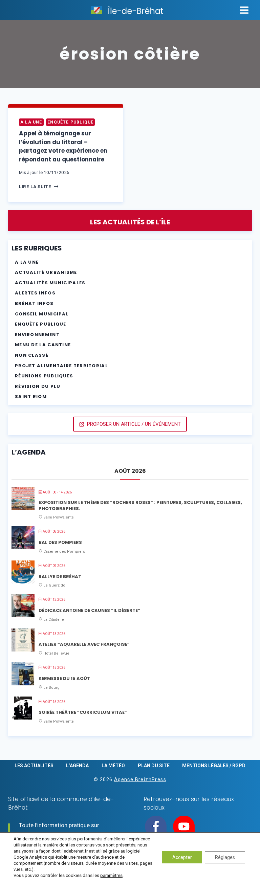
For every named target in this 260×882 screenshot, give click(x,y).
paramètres (111, 875)
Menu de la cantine (43, 344)
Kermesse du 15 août (64, 678)
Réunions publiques (44, 376)
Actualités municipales (50, 283)
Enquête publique (70, 122)
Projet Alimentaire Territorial (61, 365)
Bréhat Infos (34, 303)
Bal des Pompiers (60, 542)
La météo (113, 765)
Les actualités (34, 765)
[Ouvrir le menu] (244, 10)
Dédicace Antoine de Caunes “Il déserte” (89, 610)
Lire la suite (38, 186)
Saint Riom (31, 396)
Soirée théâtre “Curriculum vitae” (83, 712)
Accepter (182, 857)
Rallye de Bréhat (60, 576)
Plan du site (154, 765)
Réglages (225, 857)
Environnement (37, 334)
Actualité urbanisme (46, 272)
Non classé (31, 355)
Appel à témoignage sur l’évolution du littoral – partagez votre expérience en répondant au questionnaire (63, 146)
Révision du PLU (38, 386)
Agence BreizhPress (140, 779)
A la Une (31, 122)
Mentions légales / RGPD (213, 765)
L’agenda (77, 765)
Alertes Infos (35, 293)
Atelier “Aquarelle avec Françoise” (84, 644)
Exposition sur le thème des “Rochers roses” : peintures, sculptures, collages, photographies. (140, 505)
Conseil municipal (42, 314)
